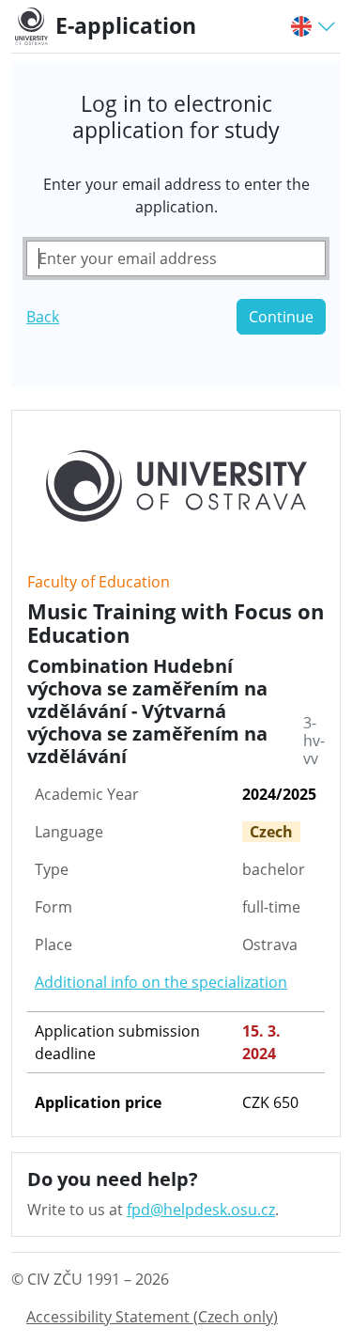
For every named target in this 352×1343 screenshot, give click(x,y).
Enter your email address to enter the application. (176, 195)
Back (42, 316)
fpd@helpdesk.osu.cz (201, 1209)
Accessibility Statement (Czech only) (152, 1316)
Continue (281, 316)
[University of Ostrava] (35, 26)
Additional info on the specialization (161, 982)
